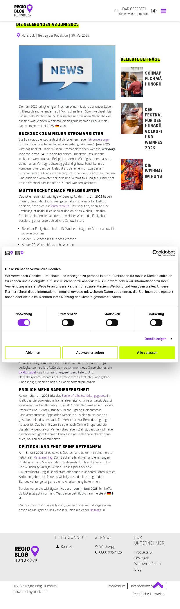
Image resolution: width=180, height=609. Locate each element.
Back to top (158, 586)
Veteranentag (43, 457)
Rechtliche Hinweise (148, 593)
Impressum (116, 586)
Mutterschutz (59, 206)
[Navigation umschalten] (162, 10)
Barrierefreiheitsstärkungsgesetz (84, 395)
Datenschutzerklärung (147, 586)
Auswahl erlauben (90, 352)
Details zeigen (155, 339)
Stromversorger (99, 139)
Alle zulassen (147, 352)
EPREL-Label (27, 372)
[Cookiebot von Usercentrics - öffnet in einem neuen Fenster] (156, 253)
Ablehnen (32, 352)
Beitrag (94, 510)
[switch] (68, 322)
